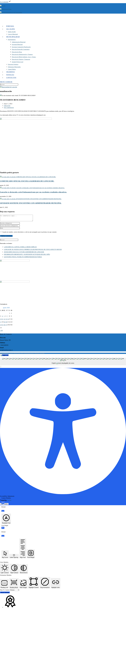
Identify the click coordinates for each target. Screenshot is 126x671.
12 (4, 319)
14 (8, 319)
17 (1, 322)
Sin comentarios (9, 107)
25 (2, 325)
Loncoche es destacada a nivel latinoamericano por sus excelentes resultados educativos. (33, 192)
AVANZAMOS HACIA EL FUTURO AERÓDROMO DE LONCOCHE (24, 252)
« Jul (1, 330)
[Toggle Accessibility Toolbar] (4, 355)
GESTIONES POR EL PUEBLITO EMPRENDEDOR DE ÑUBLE (23, 257)
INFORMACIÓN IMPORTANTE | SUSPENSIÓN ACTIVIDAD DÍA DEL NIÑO (27, 254)
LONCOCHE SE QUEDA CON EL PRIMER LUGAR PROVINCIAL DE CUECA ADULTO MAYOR (33, 249)
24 (1, 325)
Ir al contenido (4, 2)
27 (6, 325)
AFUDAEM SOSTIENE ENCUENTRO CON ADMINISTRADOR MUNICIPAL (30, 203)
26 (4, 325)
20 (6, 322)
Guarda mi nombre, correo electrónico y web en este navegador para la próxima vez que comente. (29, 232)
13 (6, 319)
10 (1, 319)
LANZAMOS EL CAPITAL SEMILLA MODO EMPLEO (20, 247)
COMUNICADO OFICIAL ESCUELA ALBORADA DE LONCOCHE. (27, 181)
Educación (7, 105)
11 (2, 319)
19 (4, 322)
